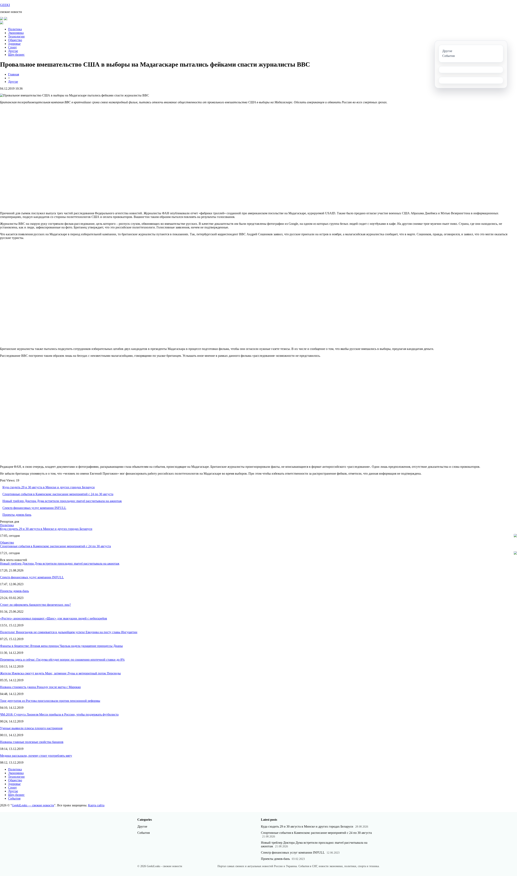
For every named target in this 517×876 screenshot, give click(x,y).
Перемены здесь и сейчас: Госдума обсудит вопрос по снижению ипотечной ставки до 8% (62, 659)
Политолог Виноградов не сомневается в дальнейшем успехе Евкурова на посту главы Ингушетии (68, 632)
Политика (15, 29)
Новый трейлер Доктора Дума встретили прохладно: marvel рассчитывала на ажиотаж (62, 501)
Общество (15, 40)
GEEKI (5, 5)
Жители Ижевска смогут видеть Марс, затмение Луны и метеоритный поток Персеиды (60, 673)
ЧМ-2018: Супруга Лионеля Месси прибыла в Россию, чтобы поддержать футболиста (59, 714)
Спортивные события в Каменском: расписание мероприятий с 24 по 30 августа (57, 494)
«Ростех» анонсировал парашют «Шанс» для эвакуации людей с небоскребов (53, 618)
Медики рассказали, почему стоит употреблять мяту (36, 755)
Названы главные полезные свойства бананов (31, 742)
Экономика (16, 33)
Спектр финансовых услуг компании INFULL (34, 508)
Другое (13, 51)
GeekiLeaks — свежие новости (33, 805)
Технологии (16, 36)
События (14, 798)
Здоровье (14, 43)
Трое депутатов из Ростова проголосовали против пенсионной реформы (50, 700)
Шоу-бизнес (16, 54)
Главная (13, 74)
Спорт (12, 47)
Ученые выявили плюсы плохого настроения (31, 728)
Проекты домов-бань (16, 514)
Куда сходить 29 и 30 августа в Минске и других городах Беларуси (48, 487)
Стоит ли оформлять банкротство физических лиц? (35, 604)
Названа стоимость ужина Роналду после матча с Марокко (40, 687)
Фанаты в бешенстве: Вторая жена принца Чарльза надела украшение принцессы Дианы (61, 646)
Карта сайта (96, 805)
